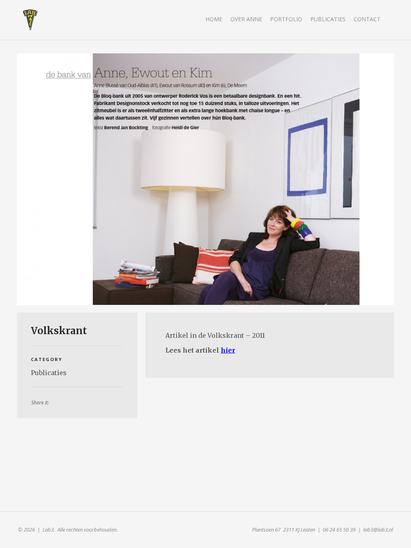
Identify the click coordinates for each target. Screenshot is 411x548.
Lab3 (30, 19)
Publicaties (328, 19)
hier (228, 350)
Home (214, 19)
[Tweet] (89, 401)
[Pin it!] (68, 401)
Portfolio (286, 19)
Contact (367, 19)
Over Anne (246, 19)
